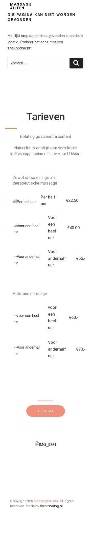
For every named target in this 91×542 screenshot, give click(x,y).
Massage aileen (21, 6)
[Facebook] (13, 531)
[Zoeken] (76, 63)
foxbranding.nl (51, 506)
